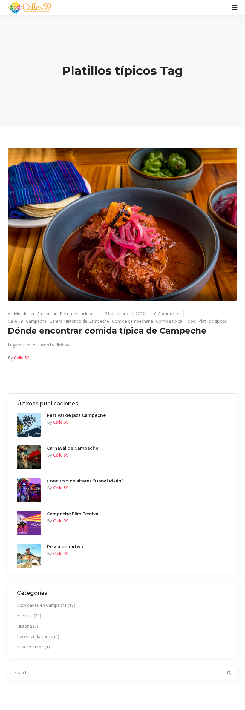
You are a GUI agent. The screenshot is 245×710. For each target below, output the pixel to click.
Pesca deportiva (65, 546)
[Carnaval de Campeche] (29, 457)
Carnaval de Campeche (72, 448)
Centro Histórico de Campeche (79, 321)
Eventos (25, 615)
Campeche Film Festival (73, 514)
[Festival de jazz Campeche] (29, 425)
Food (190, 321)
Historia (24, 626)
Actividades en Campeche (32, 313)
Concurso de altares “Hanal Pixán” (85, 481)
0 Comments (166, 313)
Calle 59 (15, 321)
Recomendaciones (78, 313)
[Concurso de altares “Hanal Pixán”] (29, 490)
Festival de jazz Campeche (76, 415)
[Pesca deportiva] (29, 556)
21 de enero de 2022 (125, 313)
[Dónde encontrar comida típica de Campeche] (122, 224)
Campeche (36, 321)
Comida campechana (132, 321)
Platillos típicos (212, 321)
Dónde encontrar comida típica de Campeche (107, 330)
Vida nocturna (30, 647)
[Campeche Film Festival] (29, 523)
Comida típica (169, 321)
